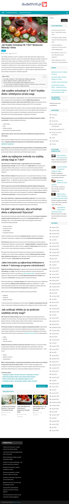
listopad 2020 (55, 399)
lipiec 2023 (54, 305)
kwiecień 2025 (55, 268)
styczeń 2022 (55, 355)
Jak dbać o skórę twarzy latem (59, 82)
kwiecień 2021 (55, 383)
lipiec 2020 (54, 411)
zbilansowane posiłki (30, 333)
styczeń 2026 (55, 243)
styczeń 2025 (55, 274)
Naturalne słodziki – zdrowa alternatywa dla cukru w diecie (8, 386)
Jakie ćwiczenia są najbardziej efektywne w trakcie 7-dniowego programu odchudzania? (25, 84)
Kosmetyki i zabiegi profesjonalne (57, 125)
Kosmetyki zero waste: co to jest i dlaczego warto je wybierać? (59, 55)
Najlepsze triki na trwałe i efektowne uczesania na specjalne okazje (59, 196)
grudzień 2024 (55, 277)
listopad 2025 (55, 249)
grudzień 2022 (55, 321)
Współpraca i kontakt (25, 12)
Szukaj (51, 17)
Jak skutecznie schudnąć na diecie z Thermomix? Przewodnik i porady (8, 408)
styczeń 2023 (55, 318)
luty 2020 (54, 427)
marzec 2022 (55, 349)
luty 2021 (54, 390)
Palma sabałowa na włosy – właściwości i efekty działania (59, 61)
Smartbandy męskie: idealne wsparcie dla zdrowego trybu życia (59, 40)
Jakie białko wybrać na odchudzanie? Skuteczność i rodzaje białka (23, 409)
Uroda (53, 137)
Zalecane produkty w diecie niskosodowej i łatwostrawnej (19, 376)
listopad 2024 (55, 280)
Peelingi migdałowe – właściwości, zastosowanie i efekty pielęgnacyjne (59, 47)
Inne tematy (55, 121)
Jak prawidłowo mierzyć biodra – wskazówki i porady (58, 209)
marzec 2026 (55, 236)
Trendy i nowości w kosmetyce (57, 133)
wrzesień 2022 (55, 330)
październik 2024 (56, 283)
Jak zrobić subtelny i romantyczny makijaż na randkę (59, 169)
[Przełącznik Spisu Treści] (43, 76)
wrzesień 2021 (55, 368)
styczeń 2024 (55, 302)
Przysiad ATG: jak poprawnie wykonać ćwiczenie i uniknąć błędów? (10, 489)
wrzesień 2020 (55, 405)
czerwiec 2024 (55, 296)
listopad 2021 (55, 361)
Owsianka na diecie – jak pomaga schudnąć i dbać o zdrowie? (20, 381)
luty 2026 (54, 240)
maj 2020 (54, 418)
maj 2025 (54, 265)
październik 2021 (56, 365)
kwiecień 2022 (55, 346)
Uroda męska (55, 141)
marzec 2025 (55, 271)
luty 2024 (54, 299)
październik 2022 (56, 327)
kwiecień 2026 (55, 233)
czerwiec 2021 (55, 377)
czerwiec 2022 (55, 340)
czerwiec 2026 (55, 230)
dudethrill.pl (14, 53)
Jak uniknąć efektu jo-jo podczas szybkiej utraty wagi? (16, 86)
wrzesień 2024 (55, 286)
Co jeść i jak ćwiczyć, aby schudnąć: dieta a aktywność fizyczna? (18, 82)
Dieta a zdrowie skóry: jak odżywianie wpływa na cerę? (18, 379)
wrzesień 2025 (55, 252)
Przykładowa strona (11, 12)
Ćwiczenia (54, 114)
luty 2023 (54, 315)
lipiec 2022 (54, 336)
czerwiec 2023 (55, 308)
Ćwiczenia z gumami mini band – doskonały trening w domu (59, 32)
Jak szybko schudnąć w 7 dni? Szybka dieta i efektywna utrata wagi (19, 79)
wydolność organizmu (7, 144)
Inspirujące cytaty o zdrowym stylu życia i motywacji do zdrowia (21, 374)
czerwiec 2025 (55, 262)
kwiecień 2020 (55, 421)
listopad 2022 (55, 324)
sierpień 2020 (55, 408)
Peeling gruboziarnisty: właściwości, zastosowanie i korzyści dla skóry (43, 386)
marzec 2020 (55, 424)
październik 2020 (56, 402)
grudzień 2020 (55, 396)
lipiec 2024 (54, 293)
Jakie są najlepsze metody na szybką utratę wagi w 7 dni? (17, 80)
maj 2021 (54, 380)
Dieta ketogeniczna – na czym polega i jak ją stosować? (39, 408)
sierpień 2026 (55, 227)
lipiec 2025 (54, 258)
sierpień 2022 (55, 333)
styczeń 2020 (55, 430)
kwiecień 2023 (55, 312)
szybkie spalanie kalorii (29, 273)
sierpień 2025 (55, 255)
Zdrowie (54, 144)
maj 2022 (54, 343)
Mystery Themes (17, 502)
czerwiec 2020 (55, 415)
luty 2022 (54, 352)
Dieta (3, 50)
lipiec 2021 (54, 374)
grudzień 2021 (55, 358)
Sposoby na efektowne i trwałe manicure (59, 182)
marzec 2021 (55, 386)
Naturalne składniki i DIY (58, 129)
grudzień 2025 (55, 246)
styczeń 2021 (55, 393)
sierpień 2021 (55, 371)
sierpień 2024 (55, 290)
